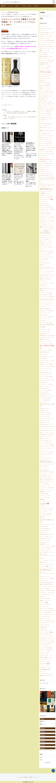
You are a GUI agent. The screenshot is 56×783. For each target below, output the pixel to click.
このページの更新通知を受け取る (10, 12)
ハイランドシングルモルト (50, 237)
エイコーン (51, 657)
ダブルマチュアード (51, 296)
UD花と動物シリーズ (47, 230)
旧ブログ (3, 14)
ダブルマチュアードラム (44, 354)
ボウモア (42, 675)
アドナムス (51, 536)
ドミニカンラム (47, 600)
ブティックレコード (43, 366)
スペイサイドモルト (47, 346)
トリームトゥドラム (43, 177)
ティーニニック (43, 70)
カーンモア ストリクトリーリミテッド (46, 123)
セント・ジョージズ (47, 318)
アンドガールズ (48, 542)
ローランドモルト (50, 177)
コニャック (50, 384)
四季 (47, 392)
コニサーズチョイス (47, 521)
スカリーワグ (46, 446)
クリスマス (41, 643)
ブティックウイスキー (45, 598)
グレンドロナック (51, 52)
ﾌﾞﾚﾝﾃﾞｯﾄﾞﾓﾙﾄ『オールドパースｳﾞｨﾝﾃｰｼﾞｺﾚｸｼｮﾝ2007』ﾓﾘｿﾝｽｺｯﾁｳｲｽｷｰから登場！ (43, 694)
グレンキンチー (45, 54)
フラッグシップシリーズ (44, 316)
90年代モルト (42, 600)
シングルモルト (48, 667)
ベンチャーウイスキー (43, 638)
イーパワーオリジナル (48, 36)
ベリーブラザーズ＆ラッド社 (44, 331)
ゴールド (49, 105)
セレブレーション (43, 111)
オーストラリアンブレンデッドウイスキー (46, 564)
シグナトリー (42, 183)
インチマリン (42, 428)
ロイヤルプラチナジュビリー (44, 199)
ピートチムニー (42, 588)
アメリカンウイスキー (43, 197)
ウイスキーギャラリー (44, 534)
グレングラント (42, 572)
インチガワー (42, 414)
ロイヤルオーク (47, 550)
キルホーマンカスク (43, 191)
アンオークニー (42, 171)
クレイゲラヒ (42, 217)
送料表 (17, 6)
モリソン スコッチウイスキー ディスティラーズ (47, 269)
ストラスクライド (51, 586)
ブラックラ (41, 30)
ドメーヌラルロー (49, 436)
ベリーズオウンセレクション (45, 125)
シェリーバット (42, 542)
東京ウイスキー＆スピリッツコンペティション (47, 288)
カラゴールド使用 (48, 647)
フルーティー (46, 657)
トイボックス (52, 471)
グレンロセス (49, 46)
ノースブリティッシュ (43, 450)
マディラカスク (48, 84)
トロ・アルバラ (42, 526)
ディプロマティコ (43, 410)
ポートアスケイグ (48, 428)
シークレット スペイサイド (44, 258)
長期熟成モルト (42, 278)
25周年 (47, 526)
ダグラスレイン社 (43, 671)
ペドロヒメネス (49, 241)
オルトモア (42, 544)
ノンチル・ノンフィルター (44, 440)
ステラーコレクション (43, 473)
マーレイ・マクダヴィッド (50, 107)
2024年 (43, 731)
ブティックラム (42, 139)
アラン (50, 364)
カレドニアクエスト (43, 485)
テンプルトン (47, 209)
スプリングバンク (43, 329)
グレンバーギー (50, 117)
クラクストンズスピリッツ (44, 578)
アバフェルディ (42, 44)
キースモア (53, 546)
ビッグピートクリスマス (50, 590)
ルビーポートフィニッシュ (50, 620)
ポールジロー (42, 454)
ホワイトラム (49, 548)
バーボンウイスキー (43, 651)
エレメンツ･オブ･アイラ (44, 95)
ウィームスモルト (43, 592)
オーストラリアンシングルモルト (45, 501)
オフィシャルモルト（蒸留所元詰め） (46, 513)
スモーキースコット (43, 256)
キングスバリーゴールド (44, 153)
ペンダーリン (51, 566)
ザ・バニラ (45, 586)
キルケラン (41, 614)
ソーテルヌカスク (48, 88)
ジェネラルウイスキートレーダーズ (45, 538)
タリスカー (50, 636)
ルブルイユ (52, 479)
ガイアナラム (42, 456)
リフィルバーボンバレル (44, 372)
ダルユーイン (47, 626)
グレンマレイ (48, 612)
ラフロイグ (52, 622)
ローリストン (42, 207)
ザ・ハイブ (48, 333)
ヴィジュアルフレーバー (44, 42)
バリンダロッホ (51, 380)
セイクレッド (50, 247)
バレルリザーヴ (42, 515)
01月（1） (44, 724)
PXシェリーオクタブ (43, 511)
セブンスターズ (47, 420)
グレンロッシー (48, 515)
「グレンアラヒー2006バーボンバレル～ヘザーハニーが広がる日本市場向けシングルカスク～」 (20, 117)
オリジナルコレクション (50, 649)
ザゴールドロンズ (49, 414)
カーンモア (42, 74)
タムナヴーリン (42, 107)
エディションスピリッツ (44, 247)
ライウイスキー (42, 62)
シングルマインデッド (43, 487)
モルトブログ (5, 31)
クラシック (52, 74)
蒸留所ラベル (42, 226)
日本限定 (41, 479)
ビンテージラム (47, 339)
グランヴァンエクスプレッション (45, 624)
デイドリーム (48, 133)
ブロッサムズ (42, 221)
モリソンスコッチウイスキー (44, 469)
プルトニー (50, 424)
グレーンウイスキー (46, 167)
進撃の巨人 (42, 339)
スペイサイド (52, 446)
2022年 (43, 738)
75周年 (41, 50)
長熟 (52, 217)
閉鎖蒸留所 (48, 663)
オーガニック (52, 434)
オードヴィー (42, 151)
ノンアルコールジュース (44, 459)
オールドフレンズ (52, 578)
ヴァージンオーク (51, 638)
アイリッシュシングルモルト (44, 239)
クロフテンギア (48, 139)
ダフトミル (41, 121)
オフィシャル (42, 550)
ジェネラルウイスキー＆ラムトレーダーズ (46, 673)
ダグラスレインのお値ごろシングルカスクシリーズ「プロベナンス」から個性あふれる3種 (43, 708)
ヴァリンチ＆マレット (47, 634)
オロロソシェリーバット (47, 312)
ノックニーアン (48, 66)
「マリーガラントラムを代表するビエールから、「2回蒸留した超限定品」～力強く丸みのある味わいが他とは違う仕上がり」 (20, 112)
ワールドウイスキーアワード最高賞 (45, 292)
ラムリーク (51, 481)
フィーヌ (50, 655)
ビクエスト (49, 390)
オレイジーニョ (46, 222)
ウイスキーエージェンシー (44, 97)
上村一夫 (48, 651)
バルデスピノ (52, 298)
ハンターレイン (45, 669)
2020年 (43, 745)
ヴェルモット (42, 36)
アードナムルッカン (43, 115)
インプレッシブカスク (43, 314)
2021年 (43, 741)
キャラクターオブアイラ (44, 580)
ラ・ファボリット (9, 104)
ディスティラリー (43, 260)
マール (41, 554)
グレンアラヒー (45, 86)
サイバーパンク (42, 169)
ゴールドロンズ (42, 215)
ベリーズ (41, 586)
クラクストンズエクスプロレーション (46, 458)
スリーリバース (49, 302)
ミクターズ (46, 536)
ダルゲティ (41, 610)
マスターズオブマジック (49, 149)
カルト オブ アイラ (43, 382)
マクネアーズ (50, 316)
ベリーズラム (48, 38)
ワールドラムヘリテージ (44, 282)
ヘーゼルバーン (42, 665)
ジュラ (49, 147)
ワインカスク (52, 209)
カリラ (42, 335)
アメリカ (41, 634)
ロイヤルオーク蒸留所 (43, 530)
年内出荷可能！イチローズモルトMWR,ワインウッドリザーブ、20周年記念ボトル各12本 (30, 147)
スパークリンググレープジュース (45, 416)
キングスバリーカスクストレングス (45, 251)
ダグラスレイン (46, 189)
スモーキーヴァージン (49, 62)
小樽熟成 (46, 602)
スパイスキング (49, 608)
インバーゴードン (51, 224)
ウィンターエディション (44, 384)
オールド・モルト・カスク (44, 606)
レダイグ (45, 675)
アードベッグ (48, 412)
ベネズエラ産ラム (43, 663)
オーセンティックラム (43, 350)
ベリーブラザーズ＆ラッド (44, 155)
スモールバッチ (42, 40)
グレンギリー (47, 438)
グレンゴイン (42, 558)
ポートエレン (42, 602)
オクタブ (45, 616)
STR (53, 462)
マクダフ (46, 653)
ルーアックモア (42, 392)
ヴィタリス (41, 532)
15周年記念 (42, 657)
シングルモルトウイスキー (44, 360)
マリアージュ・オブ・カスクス (45, 266)
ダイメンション (48, 44)
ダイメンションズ (43, 127)
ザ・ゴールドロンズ (43, 201)
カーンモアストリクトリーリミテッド (46, 28)
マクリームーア (49, 448)
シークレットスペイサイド (44, 109)
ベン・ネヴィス (46, 532)
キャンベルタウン (43, 306)
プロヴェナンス (48, 111)
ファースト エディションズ (44, 211)
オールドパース (42, 566)
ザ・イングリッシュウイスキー (45, 76)
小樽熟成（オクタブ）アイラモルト (45, 82)
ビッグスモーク (46, 432)
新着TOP (3, 6)
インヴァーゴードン (43, 495)
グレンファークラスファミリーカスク (46, 294)
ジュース (41, 230)
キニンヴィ (50, 163)
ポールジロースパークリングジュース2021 (47, 418)
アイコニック (42, 113)
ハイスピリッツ (49, 509)
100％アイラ (42, 517)
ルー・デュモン (47, 273)
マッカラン (49, 70)
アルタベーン (42, 536)
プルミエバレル (42, 489)
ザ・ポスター (42, 626)
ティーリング (52, 614)
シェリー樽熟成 (42, 133)
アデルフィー (42, 540)
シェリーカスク (50, 343)
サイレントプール (47, 576)
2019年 (43, 748)
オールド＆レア (51, 360)
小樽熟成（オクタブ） (43, 310)
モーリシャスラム (43, 46)
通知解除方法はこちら (27, 16)
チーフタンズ (42, 653)
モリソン (50, 604)
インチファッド (42, 374)
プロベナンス (49, 115)
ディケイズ (49, 191)
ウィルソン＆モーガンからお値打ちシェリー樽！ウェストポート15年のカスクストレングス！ (50, 701)
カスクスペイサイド (47, 643)
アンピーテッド (48, 408)
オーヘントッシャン (43, 343)
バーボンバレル (47, 479)
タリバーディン (48, 659)
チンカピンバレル (43, 412)
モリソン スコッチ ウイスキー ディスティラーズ (47, 131)
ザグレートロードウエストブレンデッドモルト (47, 524)
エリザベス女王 (50, 282)
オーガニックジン (43, 48)
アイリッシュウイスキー (44, 52)
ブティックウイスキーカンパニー (45, 528)
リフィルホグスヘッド (50, 396)
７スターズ (50, 372)
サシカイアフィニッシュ (44, 424)
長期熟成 (51, 199)
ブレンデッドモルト (43, 105)
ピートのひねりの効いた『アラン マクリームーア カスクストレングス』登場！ (30, 178)
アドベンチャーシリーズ (49, 228)
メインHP (10, 6)
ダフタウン (49, 219)
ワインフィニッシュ (48, 137)
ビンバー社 (41, 245)
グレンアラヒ (47, 540)
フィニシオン (42, 370)
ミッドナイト (50, 675)
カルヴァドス (51, 487)
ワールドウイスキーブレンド (44, 444)
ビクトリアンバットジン (44, 364)
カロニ (47, 410)
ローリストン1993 (50, 256)
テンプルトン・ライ (47, 119)
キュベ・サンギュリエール (44, 203)
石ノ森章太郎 (42, 149)
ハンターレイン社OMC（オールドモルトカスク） (47, 556)
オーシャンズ (42, 436)
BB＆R (47, 566)
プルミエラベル (42, 408)
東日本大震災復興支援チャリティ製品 (46, 56)
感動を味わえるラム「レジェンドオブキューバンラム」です (18, 177)
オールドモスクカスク (43, 394)
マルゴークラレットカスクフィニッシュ (46, 175)
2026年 (42, 718)
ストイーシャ (47, 370)
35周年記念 (51, 632)
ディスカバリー (42, 620)
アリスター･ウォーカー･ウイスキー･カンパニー (47, 300)
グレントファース (43, 608)
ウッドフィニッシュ (49, 454)
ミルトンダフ (50, 310)
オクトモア (41, 68)
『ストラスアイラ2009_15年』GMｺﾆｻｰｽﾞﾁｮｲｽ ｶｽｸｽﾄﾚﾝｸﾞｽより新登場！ (6, 177)
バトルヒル (41, 576)
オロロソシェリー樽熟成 (44, 163)
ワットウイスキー (43, 667)
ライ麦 (49, 394)
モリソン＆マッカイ (43, 302)
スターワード (47, 221)
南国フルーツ (52, 109)
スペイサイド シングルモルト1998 (45, 271)
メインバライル (43, 117)
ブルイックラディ (46, 58)
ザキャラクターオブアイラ (49, 226)
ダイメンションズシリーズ (44, 388)
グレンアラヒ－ (49, 127)
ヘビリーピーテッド (43, 103)
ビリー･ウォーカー (43, 548)
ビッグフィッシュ (43, 141)
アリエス (50, 440)
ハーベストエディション (51, 642)
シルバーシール (42, 659)
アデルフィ (41, 318)
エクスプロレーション (50, 594)
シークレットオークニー (44, 430)
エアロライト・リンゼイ (51, 103)
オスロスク (48, 497)
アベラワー (52, 48)
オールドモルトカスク (43, 434)
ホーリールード (47, 422)
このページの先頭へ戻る (53, 770)
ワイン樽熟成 (42, 193)
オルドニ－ (52, 337)
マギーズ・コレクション (50, 568)
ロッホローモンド (51, 135)
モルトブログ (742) (44, 683)
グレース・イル (49, 165)
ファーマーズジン (51, 356)
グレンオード (42, 420)
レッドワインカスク (43, 509)
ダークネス (50, 350)
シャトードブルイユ (51, 610)
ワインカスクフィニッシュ (44, 341)
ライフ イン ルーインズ (49, 207)
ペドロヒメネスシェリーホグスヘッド (46, 145)
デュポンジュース (51, 552)
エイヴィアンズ (50, 197)
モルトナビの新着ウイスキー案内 (26, 777)
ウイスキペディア (43, 80)
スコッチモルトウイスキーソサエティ (46, 235)
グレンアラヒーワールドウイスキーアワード (47, 582)
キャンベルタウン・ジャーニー (45, 337)
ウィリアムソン (46, 614)
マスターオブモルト (43, 642)
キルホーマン (44, 64)
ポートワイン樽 (49, 161)
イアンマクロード (43, 66)
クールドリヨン (48, 398)
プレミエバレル (48, 141)
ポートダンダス (42, 243)
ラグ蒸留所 (47, 588)
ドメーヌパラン (42, 442)
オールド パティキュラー (44, 636)
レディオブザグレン (48, 113)
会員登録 (36, 6)
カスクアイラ (48, 665)
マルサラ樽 (41, 222)
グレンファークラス (50, 40)
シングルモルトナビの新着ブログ (11, 2)
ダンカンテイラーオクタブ (44, 380)
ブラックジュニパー (49, 78)
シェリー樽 (44, 503)
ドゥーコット (42, 376)
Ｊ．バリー (50, 368)
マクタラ (41, 477)
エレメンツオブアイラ (50, 366)
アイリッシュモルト (43, 165)
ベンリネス (42, 483)
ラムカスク (52, 221)
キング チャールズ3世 (48, 376)
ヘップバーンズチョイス (44, 552)
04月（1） (44, 721)
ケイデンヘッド (43, 99)
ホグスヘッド (42, 249)
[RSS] (41, 757)
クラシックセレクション (44, 368)
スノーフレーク (42, 84)
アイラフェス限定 (43, 594)
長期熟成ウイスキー (43, 264)
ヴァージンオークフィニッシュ (45, 262)
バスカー (45, 30)
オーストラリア (42, 661)
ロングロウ (41, 129)
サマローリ (50, 475)
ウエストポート (42, 143)
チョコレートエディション (44, 655)
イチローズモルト (51, 640)
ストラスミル (42, 398)
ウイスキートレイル (44, 604)
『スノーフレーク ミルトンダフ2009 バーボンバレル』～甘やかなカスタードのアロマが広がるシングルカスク (19, 148)
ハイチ (48, 485)
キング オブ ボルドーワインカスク (45, 213)
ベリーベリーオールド (43, 224)
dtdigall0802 (42, 290)
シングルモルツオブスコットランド (45, 630)
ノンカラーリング (48, 193)
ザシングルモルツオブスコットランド (46, 645)
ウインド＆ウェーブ (43, 60)
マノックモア (51, 274)
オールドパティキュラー (45, 159)
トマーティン (42, 649)
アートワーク (48, 215)
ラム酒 (5, 104)
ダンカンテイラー (46, 462)
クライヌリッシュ (43, 590)
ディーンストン (42, 647)
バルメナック (52, 32)
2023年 (43, 735)
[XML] (41, 759)
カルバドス (52, 159)
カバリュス (51, 153)
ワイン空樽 (52, 147)
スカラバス (41, 137)
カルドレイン (48, 169)
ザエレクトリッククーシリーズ (45, 205)
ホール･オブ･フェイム (43, 135)
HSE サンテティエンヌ (43, 452)
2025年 (43, 728)
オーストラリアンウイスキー (44, 298)
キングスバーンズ (43, 26)
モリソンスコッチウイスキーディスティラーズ (47, 426)
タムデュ (50, 341)
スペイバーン (42, 273)
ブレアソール (47, 74)
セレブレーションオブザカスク (45, 322)
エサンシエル (48, 171)
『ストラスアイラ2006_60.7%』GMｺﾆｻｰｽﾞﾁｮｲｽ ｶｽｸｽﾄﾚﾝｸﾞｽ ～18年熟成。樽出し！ (6, 146)
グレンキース (42, 422)
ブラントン (47, 544)
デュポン (41, 312)
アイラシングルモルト (43, 358)
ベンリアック (48, 374)
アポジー (45, 610)
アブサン (49, 491)
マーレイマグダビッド (43, 475)
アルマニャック (42, 38)
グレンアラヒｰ (48, 661)
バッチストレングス (43, 396)
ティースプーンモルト (46, 50)
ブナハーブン (43, 241)
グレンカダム (47, 618)
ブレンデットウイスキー (44, 296)
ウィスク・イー (42, 596)
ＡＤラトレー (52, 432)
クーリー (48, 495)
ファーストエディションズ (50, 489)
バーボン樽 (41, 119)
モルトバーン (49, 616)
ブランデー (50, 95)
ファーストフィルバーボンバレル (45, 304)
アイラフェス (42, 195)
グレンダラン (46, 68)
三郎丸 (41, 54)
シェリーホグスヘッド (43, 356)
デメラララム (42, 499)
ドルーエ (41, 616)
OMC (48, 434)
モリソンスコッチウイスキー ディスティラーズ (47, 574)
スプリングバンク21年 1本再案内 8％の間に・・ (50, 694)
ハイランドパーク (48, 195)
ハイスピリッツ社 (47, 245)
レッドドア (49, 530)
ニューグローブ (42, 612)
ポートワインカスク (43, 448)
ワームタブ (48, 48)
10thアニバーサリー (43, 562)
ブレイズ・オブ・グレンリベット (45, 378)
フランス (53, 386)
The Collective (42, 209)
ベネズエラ (48, 335)
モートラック (48, 442)
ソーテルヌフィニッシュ (44, 640)
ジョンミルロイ (42, 237)
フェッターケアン (51, 452)
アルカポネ (47, 34)
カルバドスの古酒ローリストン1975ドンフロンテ (43, 701)
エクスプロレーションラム (44, 632)
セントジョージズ (43, 320)
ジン (46, 280)
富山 (51, 322)
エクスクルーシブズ (43, 157)
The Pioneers (52, 335)
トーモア (47, 483)
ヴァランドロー (42, 90)
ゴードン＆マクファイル (47, 326)
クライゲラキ (42, 505)
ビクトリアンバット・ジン (44, 481)
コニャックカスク (48, 217)
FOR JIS (51, 534)
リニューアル (42, 228)
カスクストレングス (47, 405)
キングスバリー (46, 584)
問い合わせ (47, 762)
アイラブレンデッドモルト (44, 493)
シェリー (47, 90)
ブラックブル (50, 473)
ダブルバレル (42, 362)
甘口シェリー (42, 88)
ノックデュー (50, 430)
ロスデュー (41, 446)
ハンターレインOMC (50, 60)
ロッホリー (41, 432)
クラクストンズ (42, 78)
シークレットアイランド (50, 592)
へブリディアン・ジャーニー (44, 286)
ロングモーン (45, 554)
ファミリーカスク (43, 497)
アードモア (42, 34)
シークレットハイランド (49, 151)
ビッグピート (43, 161)
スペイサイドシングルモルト (44, 32)
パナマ (53, 271)
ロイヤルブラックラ (49, 143)
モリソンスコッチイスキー (45, 308)
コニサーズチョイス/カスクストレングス (46, 173)
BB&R (53, 251)
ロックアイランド (51, 42)
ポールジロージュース (43, 147)
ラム (51, 34)
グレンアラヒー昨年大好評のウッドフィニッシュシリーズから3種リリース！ (50, 708)
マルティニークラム (43, 284)
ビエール (41, 58)
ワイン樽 (46, 362)
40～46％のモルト (46, 570)
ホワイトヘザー (42, 280)
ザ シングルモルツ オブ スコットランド (47, 560)
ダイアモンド (52, 444)
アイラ (49, 459)
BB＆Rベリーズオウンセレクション (45, 386)
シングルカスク (43, 622)
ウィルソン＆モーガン (43, 390)
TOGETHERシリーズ (43, 491)
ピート (52, 378)
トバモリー (48, 329)
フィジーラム (50, 101)
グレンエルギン (43, 101)
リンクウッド (44, 472)
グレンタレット (48, 278)
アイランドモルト (46, 72)
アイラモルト (45, 233)
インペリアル (42, 618)
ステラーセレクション (43, 219)
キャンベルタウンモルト (48, 477)
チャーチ (48, 622)
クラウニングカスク (49, 243)
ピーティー (44, 352)
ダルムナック (42, 438)
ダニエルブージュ (43, 333)
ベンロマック (43, 628)
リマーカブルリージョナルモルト (45, 546)
